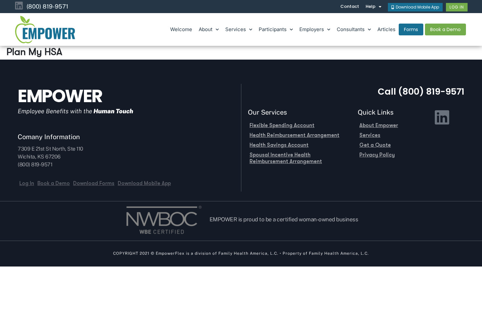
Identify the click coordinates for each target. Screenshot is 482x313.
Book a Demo (53, 183)
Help (370, 6)
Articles (386, 29)
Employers (311, 29)
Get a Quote (375, 145)
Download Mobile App (144, 183)
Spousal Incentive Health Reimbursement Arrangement (286, 158)
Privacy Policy (377, 155)
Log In (26, 183)
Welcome (181, 29)
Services (369, 135)
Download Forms (93, 183)
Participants (273, 29)
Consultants (351, 29)
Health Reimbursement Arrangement (294, 135)
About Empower (378, 125)
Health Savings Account (279, 145)
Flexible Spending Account (282, 125)
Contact (349, 6)
